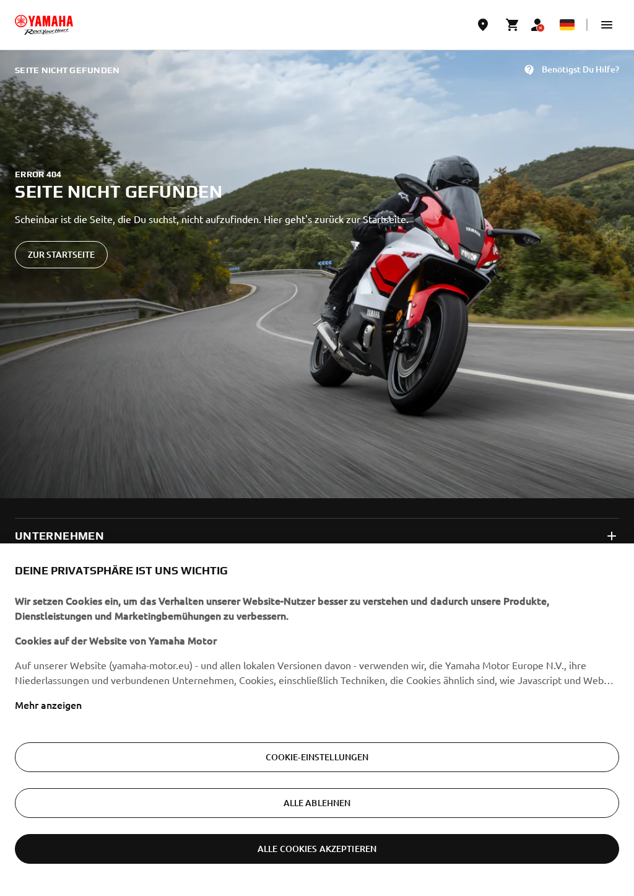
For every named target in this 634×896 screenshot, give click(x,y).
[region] (317, 719)
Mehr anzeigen (48, 704)
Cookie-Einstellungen (317, 757)
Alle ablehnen (317, 803)
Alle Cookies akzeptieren (317, 848)
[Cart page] (512, 24)
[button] (606, 24)
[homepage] (44, 25)
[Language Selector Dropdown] (567, 24)
